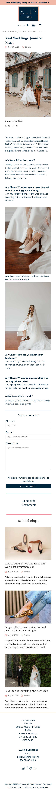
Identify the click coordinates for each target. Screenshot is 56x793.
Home (5, 32)
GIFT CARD (27, 740)
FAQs (28, 753)
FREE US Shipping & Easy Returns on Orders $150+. (28, 2)
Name (10, 421)
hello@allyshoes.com (28, 756)
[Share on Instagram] (9, 126)
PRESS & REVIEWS (28, 733)
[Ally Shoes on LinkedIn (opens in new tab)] (35, 769)
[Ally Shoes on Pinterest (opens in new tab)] (30, 769)
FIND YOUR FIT (28, 720)
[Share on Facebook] (13, 125)
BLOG (28, 730)
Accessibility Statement (39, 787)
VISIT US (28, 723)
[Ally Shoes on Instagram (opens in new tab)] (23, 769)
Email (9, 432)
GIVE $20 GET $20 (28, 736)
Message (12, 443)
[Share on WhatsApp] (6, 126)
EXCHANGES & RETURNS (28, 726)
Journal (13, 32)
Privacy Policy (23, 787)
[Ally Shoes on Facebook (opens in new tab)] (27, 769)
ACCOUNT (21, 25)
